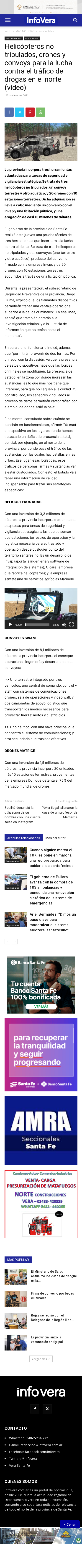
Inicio (8, 27)
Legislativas (12, 921)
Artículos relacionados (23, 834)
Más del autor (56, 834)
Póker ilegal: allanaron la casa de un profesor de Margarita (59, 808)
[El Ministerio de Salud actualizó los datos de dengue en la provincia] (16, 1350)
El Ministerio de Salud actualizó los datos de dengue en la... (54, 1349)
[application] (41, 604)
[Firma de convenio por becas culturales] (16, 1372)
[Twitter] (19, 108)
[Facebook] (9, 108)
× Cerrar (70, 1524)
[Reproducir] (10, 620)
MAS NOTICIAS (24, 27)
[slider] (37, 620)
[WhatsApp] (40, 108)
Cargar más (39, 1432)
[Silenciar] (64, 620)
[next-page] (15, 937)
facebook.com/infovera (42, 1525)
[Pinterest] (30, 108)
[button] (7, 16)
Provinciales (46, 27)
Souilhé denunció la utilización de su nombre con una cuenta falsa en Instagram (23, 810)
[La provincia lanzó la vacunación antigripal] (16, 1416)
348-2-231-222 (37, 1511)
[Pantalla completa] (71, 620)
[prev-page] (7, 937)
